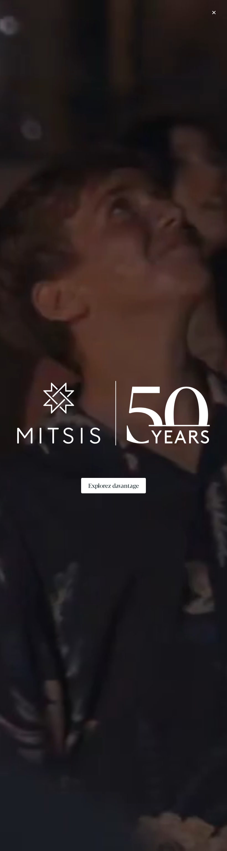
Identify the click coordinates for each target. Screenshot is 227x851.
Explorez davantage (113, 485)
